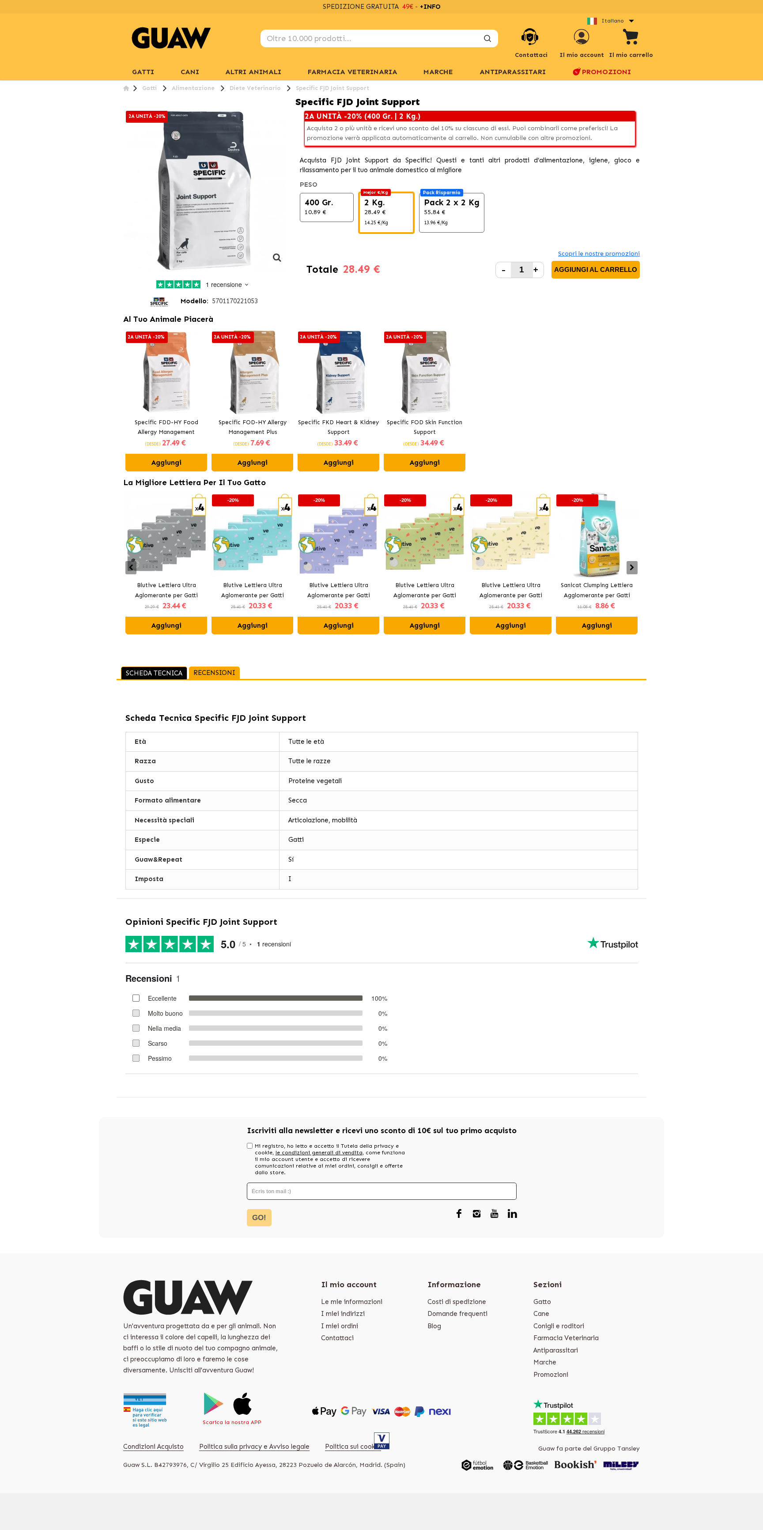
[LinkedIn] (512, 1214)
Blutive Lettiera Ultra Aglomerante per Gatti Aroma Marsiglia (511, 591)
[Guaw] (171, 38)
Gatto (542, 1302)
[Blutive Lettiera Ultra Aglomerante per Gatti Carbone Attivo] (166, 535)
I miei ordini (339, 1326)
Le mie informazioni (351, 1302)
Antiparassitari (513, 72)
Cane (541, 1314)
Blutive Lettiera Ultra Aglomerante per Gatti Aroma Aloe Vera (424, 591)
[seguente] (277, 262)
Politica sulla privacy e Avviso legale (254, 1447)
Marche (544, 1362)
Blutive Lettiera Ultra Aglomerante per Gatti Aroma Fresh (252, 591)
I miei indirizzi (343, 1314)
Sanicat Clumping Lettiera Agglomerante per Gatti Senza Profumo (597, 591)
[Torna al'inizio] (126, 88)
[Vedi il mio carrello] (631, 38)
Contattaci (337, 1338)
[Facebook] (459, 1214)
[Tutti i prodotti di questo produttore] (159, 301)
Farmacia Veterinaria (352, 72)
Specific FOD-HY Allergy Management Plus (253, 427)
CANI (190, 72)
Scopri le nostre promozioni (599, 253)
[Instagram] (476, 1214)
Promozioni (606, 72)
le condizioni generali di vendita (319, 1152)
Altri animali (253, 72)
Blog (434, 1326)
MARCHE (438, 72)
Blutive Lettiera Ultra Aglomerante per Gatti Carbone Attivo (166, 591)
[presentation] (130, 567)
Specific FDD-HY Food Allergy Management (166, 427)
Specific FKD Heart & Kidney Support (338, 427)
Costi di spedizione (456, 1302)
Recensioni (214, 673)
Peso (309, 184)
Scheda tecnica (154, 673)
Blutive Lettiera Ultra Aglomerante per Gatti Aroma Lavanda (338, 591)
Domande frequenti (457, 1314)
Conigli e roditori (558, 1326)
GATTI (143, 72)
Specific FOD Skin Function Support (424, 427)
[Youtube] (494, 1214)
